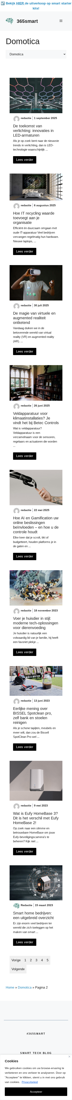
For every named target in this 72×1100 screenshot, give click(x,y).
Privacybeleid (30, 1082)
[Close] (69, 1056)
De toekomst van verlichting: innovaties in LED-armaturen (33, 130)
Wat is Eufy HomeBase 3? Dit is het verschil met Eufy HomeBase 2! (36, 818)
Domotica (24, 987)
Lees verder (24, 160)
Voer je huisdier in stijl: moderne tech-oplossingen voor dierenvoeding (35, 623)
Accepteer (36, 1091)
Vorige (16, 960)
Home (10, 987)
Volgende (18, 969)
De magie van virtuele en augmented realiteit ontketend (34, 318)
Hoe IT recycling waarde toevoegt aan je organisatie (33, 218)
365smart (27, 21)
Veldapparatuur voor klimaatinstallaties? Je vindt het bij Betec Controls (36, 418)
